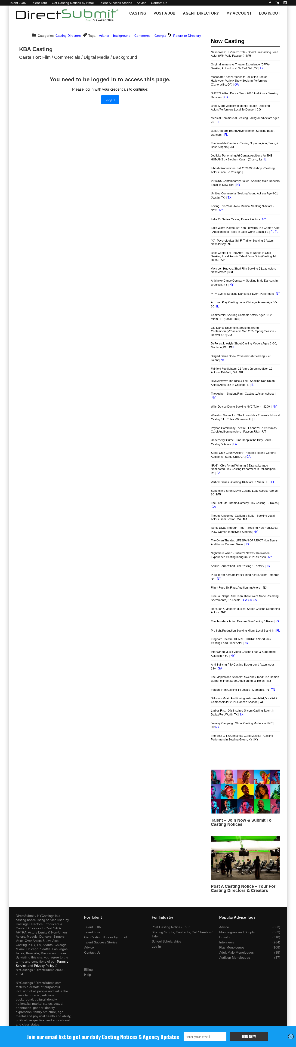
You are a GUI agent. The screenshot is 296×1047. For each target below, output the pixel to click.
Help (87, 974)
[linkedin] (277, 3)
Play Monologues (231, 947)
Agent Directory (201, 13)
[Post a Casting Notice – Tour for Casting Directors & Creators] (245, 858)
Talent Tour (39, 3)
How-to (224, 937)
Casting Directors (68, 35)
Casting (137, 13)
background (121, 35)
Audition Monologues (234, 957)
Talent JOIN (17, 3)
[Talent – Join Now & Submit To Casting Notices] (245, 792)
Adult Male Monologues (236, 952)
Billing (88, 969)
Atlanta (104, 35)
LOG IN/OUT (269, 13)
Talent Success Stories (115, 3)
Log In (156, 946)
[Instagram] (285, 3)
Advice (141, 3)
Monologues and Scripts (237, 932)
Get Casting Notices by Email (73, 3)
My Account (239, 13)
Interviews (226, 942)
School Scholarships (166, 941)
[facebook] (270, 3)
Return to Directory (187, 35)
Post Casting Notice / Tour (171, 927)
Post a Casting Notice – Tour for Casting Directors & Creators (243, 888)
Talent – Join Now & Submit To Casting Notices (241, 822)
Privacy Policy (44, 965)
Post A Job (165, 13)
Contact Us (159, 3)
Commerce (142, 35)
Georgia (160, 35)
